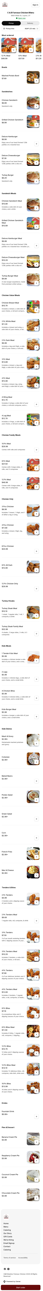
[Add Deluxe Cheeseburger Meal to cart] (36, 265)
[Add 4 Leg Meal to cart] (36, 423)
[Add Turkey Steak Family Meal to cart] (36, 634)
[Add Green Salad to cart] (36, 819)
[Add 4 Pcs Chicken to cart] (36, 532)
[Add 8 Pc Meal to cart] (31, 50)
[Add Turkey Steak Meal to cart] (36, 616)
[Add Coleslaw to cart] (36, 762)
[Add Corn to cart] (36, 838)
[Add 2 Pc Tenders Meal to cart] (36, 921)
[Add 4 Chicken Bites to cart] (36, 698)
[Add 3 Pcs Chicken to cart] (36, 514)
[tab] (11, 23)
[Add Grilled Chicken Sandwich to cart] (36, 125)
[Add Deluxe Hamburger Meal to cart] (36, 246)
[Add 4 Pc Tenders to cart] (36, 978)
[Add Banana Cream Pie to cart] (36, 1142)
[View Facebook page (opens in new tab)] (5, 1269)
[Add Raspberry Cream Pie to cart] (36, 1161)
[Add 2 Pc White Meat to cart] (36, 329)
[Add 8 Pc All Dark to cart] (36, 570)
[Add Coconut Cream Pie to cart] (36, 1180)
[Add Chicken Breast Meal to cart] (36, 310)
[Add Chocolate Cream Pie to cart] (36, 1198)
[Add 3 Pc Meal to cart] (36, 366)
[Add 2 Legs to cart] (36, 679)
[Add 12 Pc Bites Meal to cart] (36, 1072)
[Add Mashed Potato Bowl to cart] (36, 81)
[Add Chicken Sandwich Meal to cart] (36, 208)
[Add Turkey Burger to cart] (36, 181)
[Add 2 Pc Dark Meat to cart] (36, 347)
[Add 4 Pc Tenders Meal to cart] (36, 997)
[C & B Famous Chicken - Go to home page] (5, 5)
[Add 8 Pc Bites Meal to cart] (36, 1034)
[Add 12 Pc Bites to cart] (36, 1053)
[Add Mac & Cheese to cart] (36, 875)
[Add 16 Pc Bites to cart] (36, 1091)
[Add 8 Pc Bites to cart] (36, 1015)
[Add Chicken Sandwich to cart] (36, 106)
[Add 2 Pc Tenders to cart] (36, 902)
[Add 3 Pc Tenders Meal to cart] (36, 959)
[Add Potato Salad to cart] (36, 800)
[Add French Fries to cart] (36, 857)
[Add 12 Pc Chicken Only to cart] (36, 589)
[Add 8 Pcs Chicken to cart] (36, 551)
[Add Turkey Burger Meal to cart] (36, 283)
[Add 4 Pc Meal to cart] (36, 385)
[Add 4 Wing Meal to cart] (36, 404)
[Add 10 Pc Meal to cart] (36, 450)
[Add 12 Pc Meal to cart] (14, 50)
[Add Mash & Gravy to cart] (36, 744)
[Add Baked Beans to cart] (36, 781)
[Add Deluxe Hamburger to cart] (36, 144)
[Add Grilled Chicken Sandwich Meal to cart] (36, 227)
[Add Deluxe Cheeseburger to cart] (36, 163)
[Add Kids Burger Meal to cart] (36, 717)
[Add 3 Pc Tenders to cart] (36, 940)
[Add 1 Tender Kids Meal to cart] (36, 661)
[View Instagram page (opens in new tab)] (8, 1269)
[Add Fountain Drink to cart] (36, 1116)
